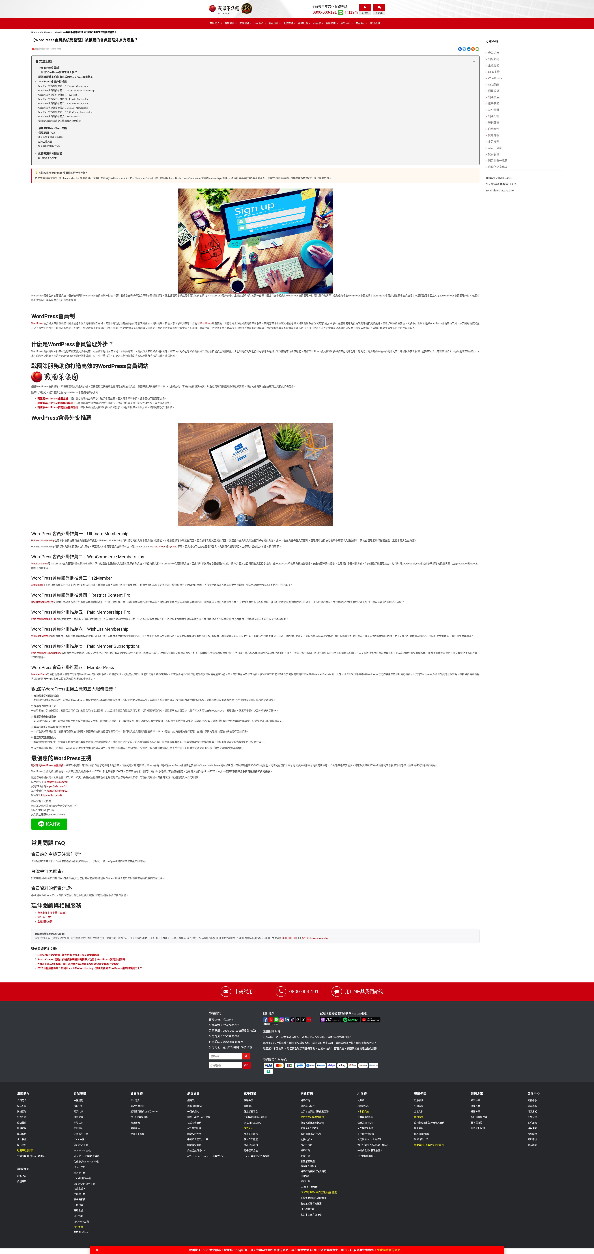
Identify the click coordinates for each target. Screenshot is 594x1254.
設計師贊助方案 (479, 1117)
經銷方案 (475, 1100)
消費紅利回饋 (478, 1128)
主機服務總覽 (44, 921)
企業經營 (493, 141)
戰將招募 (21, 1117)
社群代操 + (306, 1139)
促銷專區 (21, 1181)
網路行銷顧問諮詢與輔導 (313, 1171)
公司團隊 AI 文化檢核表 (369, 1139)
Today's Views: (495, 177)
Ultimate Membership (43, 540)
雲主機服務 (79, 1199)
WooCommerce (39, 563)
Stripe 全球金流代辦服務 (256, 1156)
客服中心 (532, 1100)
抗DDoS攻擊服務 (139, 1117)
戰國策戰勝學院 (42, 49)
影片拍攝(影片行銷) (311, 1133)
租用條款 (532, 1128)
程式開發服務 (194, 1122)
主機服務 (493, 65)
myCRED (172, 546)
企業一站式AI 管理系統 (331, 1048)
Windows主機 (81, 1145)
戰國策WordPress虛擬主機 (52, 398)
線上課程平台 (251, 1111)
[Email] (477, 49)
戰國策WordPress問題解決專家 (55, 403)
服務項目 (21, 1128)
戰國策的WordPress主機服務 (47, 765)
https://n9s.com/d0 (57, 781)
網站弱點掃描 (137, 1106)
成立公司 (248, 1128)
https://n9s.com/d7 (51, 795)
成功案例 (493, 129)
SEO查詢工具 (307, 1209)
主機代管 (78, 1205)
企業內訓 (418, 1111)
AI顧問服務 (363, 1106)
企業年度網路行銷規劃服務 (315, 1111)
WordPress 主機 (82, 1150)
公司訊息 (493, 52)
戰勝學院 (418, 1100)
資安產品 (135, 1128)
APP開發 (493, 109)
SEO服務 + (306, 1176)
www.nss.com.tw (319, 938)
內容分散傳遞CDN (196, 1150)
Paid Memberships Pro (43, 618)
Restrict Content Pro (42, 601)
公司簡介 (21, 1100)
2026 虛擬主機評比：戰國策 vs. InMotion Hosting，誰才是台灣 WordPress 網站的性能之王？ (89, 968)
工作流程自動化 (365, 1133)
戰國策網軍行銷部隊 (313, 1037)
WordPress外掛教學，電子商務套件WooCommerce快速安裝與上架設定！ (79, 963)
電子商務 (493, 103)
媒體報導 (21, 1111)
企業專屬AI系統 (365, 1117)
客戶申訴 (532, 1139)
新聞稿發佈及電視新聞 (312, 1122)
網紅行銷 (305, 1150)
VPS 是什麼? (44, 917)
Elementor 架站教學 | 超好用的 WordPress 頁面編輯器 (68, 955)
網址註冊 (78, 1122)
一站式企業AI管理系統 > (369, 1150)
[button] (97, 1250)
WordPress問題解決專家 (86, 1156)
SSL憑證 (493, 84)
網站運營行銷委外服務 (312, 1117)
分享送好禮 (476, 1122)
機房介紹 (78, 1106)
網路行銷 (493, 116)
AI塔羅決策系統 (365, 1128)
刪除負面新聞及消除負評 (313, 1198)
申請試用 (243, 991)
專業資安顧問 (137, 1133)
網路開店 (493, 97)
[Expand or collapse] (474, 61)
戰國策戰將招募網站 (339, 1037)
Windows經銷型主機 (84, 1184)
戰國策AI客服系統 (273, 1048)
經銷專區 (493, 122)
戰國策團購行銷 (345, 1043)
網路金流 (248, 1100)
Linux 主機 (79, 1139)
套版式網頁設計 (195, 1106)
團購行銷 (305, 1156)
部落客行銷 (306, 1144)
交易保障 (532, 1117)
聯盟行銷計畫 (421, 1139)
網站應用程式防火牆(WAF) (144, 1111)
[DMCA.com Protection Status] (291, 1024)
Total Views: (493, 190)
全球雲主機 (79, 1193)
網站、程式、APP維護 (198, 1117)
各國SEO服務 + (308, 1166)
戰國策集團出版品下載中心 (31, 1156)
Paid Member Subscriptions (46, 653)
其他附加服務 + (82, 1231)
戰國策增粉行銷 (365, 1043)
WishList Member (41, 636)
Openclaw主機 (81, 1221)
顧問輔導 (418, 1117)
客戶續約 (532, 1122)
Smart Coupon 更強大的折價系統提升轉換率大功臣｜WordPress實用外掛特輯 (81, 959)
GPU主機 (494, 71)
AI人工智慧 (495, 148)
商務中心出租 (251, 1145)
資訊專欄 (493, 135)
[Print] (473, 49)
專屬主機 (78, 1210)
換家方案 (475, 1106)
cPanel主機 (80, 1167)
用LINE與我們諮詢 (364, 991)
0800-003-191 (325, 12)
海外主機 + (79, 1188)
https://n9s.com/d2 (57, 790)
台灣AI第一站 (270, 1037)
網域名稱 (493, 59)
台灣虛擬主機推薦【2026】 (52, 912)
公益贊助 (21, 1122)
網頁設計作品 (194, 1133)
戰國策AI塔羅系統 (299, 1043)
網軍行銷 (305, 1181)
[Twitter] (464, 49)
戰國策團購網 (308, 1161)
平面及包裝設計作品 (197, 1139)
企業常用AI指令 (365, 1122)
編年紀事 (21, 1106)
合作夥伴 (21, 1139)
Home (34, 32)
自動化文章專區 (498, 167)
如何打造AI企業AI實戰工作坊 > (373, 1145)
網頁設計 (493, 90)
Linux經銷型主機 (82, 1178)
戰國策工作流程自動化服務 (362, 1048)
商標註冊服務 (251, 1133)
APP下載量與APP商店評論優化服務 (319, 1192)
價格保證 (78, 1117)
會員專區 (532, 1106)
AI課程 (360, 1100)
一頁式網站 (193, 1111)
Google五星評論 (309, 1186)
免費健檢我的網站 (388, 1250)
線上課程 (418, 1128)
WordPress (45, 32)
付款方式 (532, 1111)
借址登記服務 (251, 1139)
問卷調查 (532, 1145)
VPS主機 (78, 1216)
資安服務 (493, 154)
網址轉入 (78, 1128)
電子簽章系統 (251, 1150)
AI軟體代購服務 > (366, 1156)
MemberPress (39, 674)
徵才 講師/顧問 (422, 1133)
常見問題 (532, 1133)
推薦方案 (475, 1111)
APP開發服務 (194, 1128)
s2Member (37, 584)
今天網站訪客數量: (498, 184)
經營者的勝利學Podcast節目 (429, 1145)
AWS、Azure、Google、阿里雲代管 (205, 1156)
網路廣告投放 (308, 1106)
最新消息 (21, 1176)
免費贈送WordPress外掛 (86, 1161)
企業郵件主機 (81, 1133)
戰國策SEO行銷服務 (274, 1043)
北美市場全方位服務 (311, 1214)
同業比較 (78, 1111)
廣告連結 (21, 1145)
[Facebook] (460, 49)
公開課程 (418, 1106)
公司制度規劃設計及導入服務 (429, 1122)
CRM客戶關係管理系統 (255, 1117)
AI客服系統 (363, 1111)
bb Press (160, 546)
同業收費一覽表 (498, 160)
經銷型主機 (79, 1172)
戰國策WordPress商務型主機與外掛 (57, 407)
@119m (350, 12)
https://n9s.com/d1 (57, 786)
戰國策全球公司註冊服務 (301, 1048)
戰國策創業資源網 (322, 1043)
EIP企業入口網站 (252, 1122)
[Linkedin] (469, 49)
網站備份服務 (194, 1145)
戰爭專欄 (375, 23)
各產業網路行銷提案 (311, 1203)
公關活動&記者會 (310, 1128)
